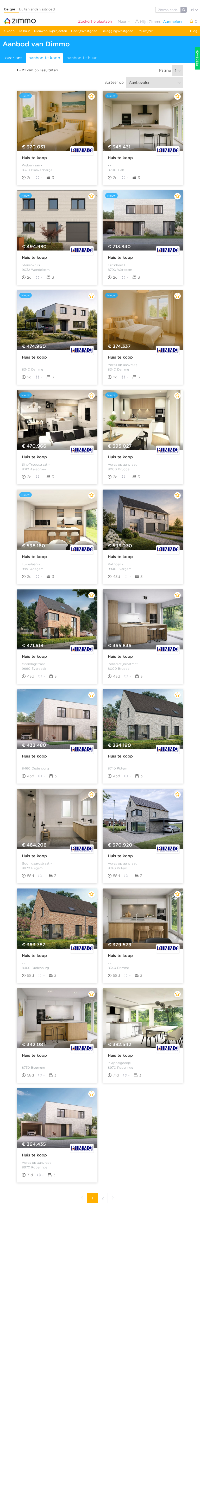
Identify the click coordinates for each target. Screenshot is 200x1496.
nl (193, 10)
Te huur (24, 31)
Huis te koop (34, 157)
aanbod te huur (82, 57)
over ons (13, 57)
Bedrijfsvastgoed (84, 31)
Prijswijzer (145, 31)
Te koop (8, 31)
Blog (193, 31)
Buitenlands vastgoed (37, 9)
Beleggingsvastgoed (117, 31)
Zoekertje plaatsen (95, 21)
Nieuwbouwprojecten (50, 31)
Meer (123, 21)
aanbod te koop (44, 57)
